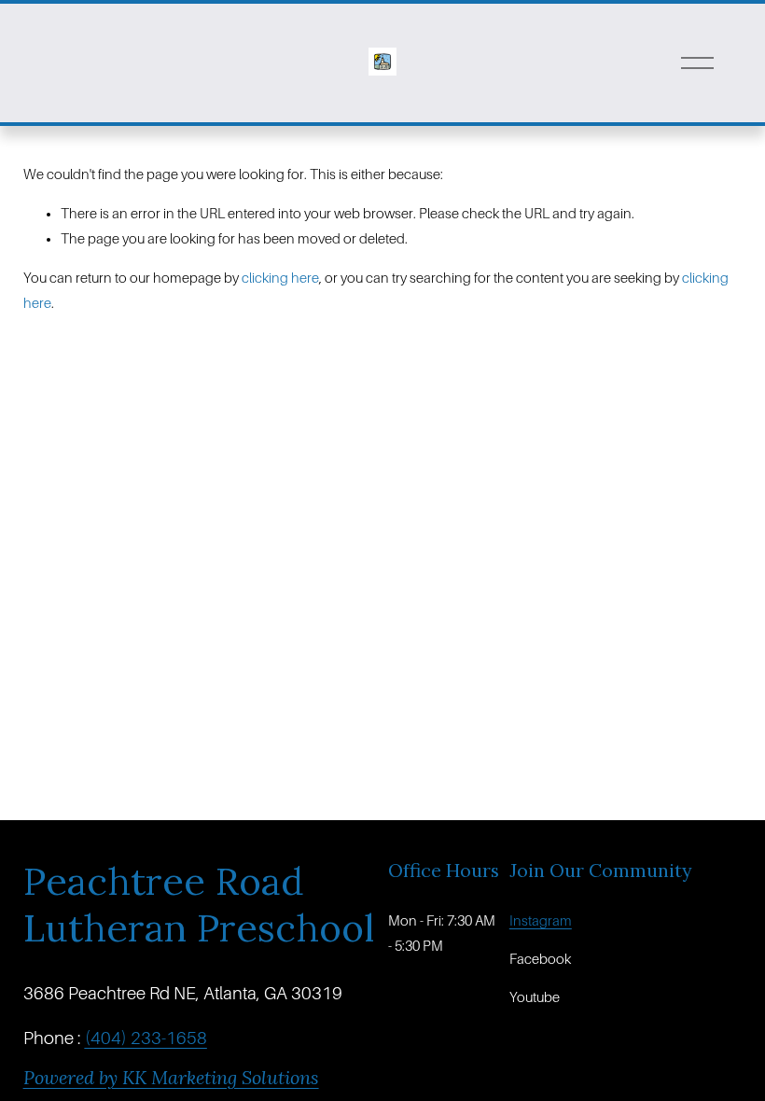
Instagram (540, 920)
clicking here (280, 278)
